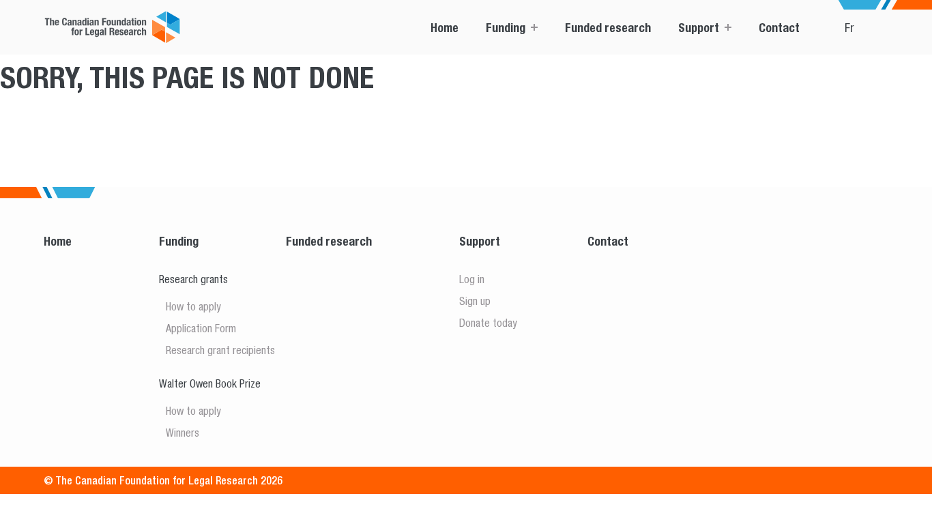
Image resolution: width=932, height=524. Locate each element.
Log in (471, 279)
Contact (779, 27)
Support (698, 27)
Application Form (201, 328)
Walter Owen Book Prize (210, 383)
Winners (182, 432)
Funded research (608, 27)
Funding (505, 27)
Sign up (475, 301)
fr (849, 27)
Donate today (488, 323)
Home (444, 27)
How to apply (193, 306)
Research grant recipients (220, 350)
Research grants (193, 279)
